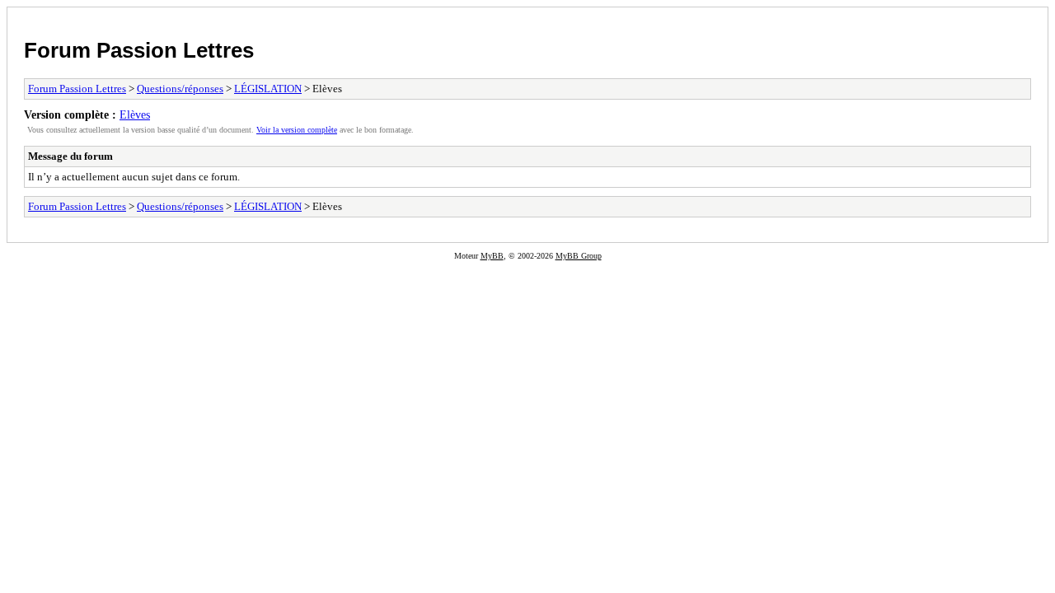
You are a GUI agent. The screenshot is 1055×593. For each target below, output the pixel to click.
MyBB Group (579, 255)
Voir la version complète (296, 129)
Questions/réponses (180, 88)
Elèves (135, 114)
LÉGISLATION (268, 88)
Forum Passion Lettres (139, 50)
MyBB (492, 255)
